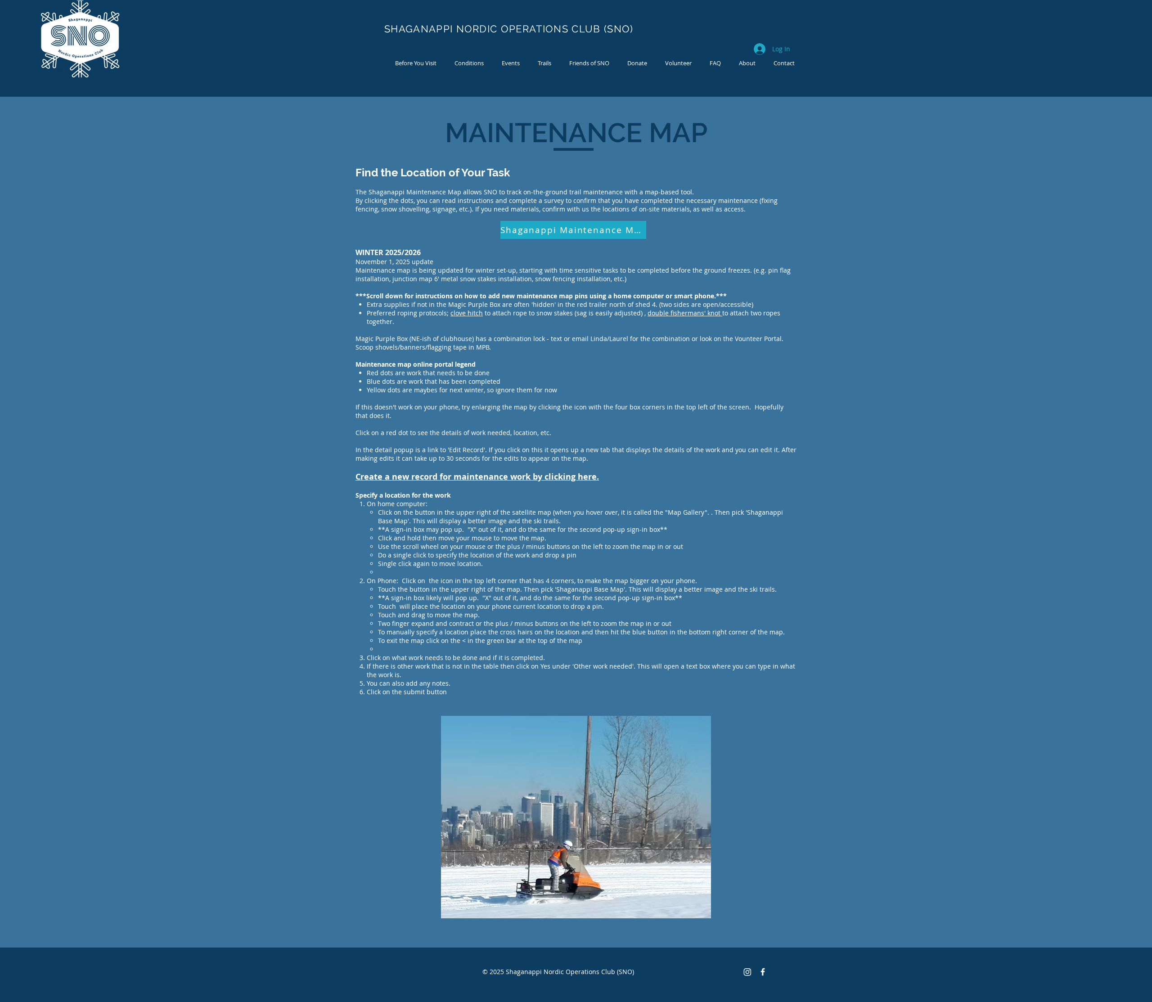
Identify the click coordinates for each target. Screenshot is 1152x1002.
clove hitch (466, 313)
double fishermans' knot (685, 313)
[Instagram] (747, 972)
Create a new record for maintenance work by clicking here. (477, 476)
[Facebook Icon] (763, 972)
